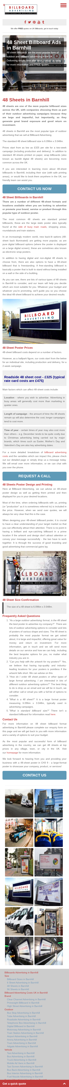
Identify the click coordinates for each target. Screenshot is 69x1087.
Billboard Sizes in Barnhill (20, 979)
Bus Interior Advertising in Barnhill (25, 1073)
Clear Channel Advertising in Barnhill (26, 999)
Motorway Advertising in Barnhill (24, 1029)
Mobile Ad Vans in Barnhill (20, 1063)
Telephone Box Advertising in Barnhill (26, 1023)
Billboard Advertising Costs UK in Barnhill (26, 992)
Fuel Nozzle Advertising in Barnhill (25, 1076)
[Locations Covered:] (4, 5)
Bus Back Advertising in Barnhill (23, 1070)
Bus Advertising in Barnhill (20, 1056)
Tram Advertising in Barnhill (21, 1043)
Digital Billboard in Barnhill (20, 1026)
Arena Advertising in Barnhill (22, 1039)
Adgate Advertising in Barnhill (22, 1046)
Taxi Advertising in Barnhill (20, 1053)
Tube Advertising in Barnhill (21, 1016)
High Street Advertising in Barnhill (24, 1006)
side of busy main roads (32, 226)
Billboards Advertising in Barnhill (21, 972)
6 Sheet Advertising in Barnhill (23, 982)
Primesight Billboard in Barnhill (23, 1002)
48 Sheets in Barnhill (18, 986)
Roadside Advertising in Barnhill (23, 1019)
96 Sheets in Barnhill (18, 989)
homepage (12, 752)
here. (53, 714)
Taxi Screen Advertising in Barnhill (25, 1066)
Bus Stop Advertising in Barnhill (23, 1012)
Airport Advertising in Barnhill (22, 1036)
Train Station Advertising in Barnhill (25, 1033)
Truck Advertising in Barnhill (21, 1059)
